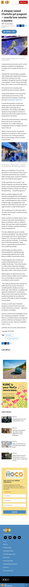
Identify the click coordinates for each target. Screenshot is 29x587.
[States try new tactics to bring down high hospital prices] (7, 444)
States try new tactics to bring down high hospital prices (19, 445)
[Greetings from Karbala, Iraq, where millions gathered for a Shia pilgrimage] (7, 431)
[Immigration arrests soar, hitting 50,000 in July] (7, 419)
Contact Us (5, 567)
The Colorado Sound (8, 570)
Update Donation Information (10, 564)
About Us (5, 544)
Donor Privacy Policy (8, 560)
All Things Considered (12, 338)
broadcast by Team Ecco (14, 100)
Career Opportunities (8, 550)
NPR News (9, 335)
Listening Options (7, 547)
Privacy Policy (6, 557)
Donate (24, 2)
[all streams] (27, 585)
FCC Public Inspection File (9, 554)
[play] (2, 585)
